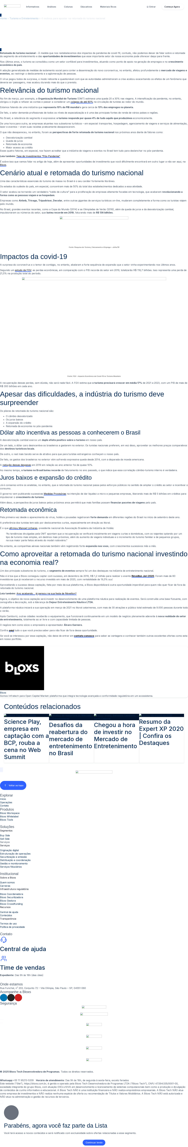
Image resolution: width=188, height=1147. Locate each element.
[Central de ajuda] (3, 939)
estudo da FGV (23, 270)
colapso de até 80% (82, 101)
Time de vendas (22, 967)
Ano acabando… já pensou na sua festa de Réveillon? (46, 593)
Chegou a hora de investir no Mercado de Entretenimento (115, 735)
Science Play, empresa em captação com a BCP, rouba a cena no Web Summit (26, 739)
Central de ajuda (23, 949)
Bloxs (3, 164)
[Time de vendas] (3, 958)
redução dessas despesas (16, 464)
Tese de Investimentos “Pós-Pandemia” (38, 156)
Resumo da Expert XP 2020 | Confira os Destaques (161, 732)
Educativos (86, 6)
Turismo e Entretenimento (24, 18)
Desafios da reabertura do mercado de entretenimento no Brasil (70, 739)
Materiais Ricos (108, 6)
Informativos (32, 6)
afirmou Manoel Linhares (23, 528)
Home (3, 18)
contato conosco (84, 635)
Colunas (68, 6)
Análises (51, 6)
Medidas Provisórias (55, 493)
